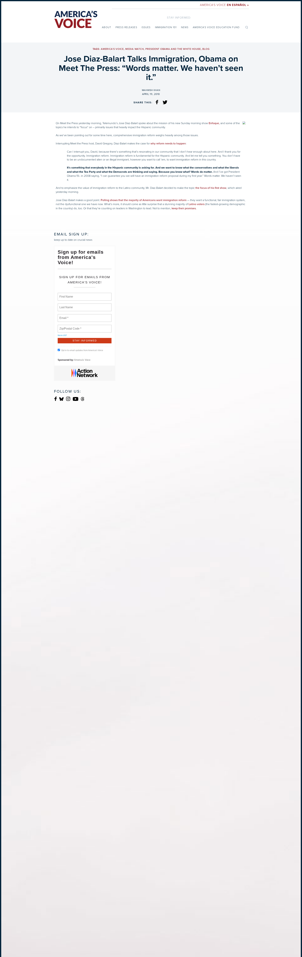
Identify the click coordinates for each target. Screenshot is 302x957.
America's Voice (224, 5)
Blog (205, 49)
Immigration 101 (166, 27)
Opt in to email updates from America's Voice (82, 350)
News (184, 27)
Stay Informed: (179, 17)
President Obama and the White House (173, 49)
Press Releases (126, 27)
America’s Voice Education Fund (216, 27)
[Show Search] (246, 27)
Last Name (65, 305)
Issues (146, 27)
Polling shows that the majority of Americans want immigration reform (143, 200)
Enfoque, (214, 123)
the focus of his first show (210, 188)
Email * (63, 316)
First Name (66, 295)
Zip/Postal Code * (70, 327)
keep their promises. (184, 208)
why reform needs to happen (168, 143)
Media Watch (134, 49)
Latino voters (196, 204)
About (106, 27)
